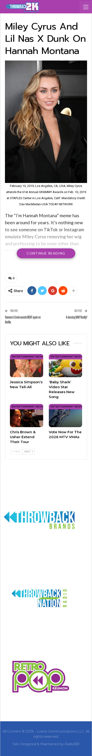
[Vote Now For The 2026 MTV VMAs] (65, 415)
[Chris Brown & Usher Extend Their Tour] (26, 415)
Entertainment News (28, 356)
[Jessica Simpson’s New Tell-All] (26, 365)
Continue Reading (46, 253)
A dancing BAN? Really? (76, 317)
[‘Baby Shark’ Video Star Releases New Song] (65, 365)
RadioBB (72, 744)
